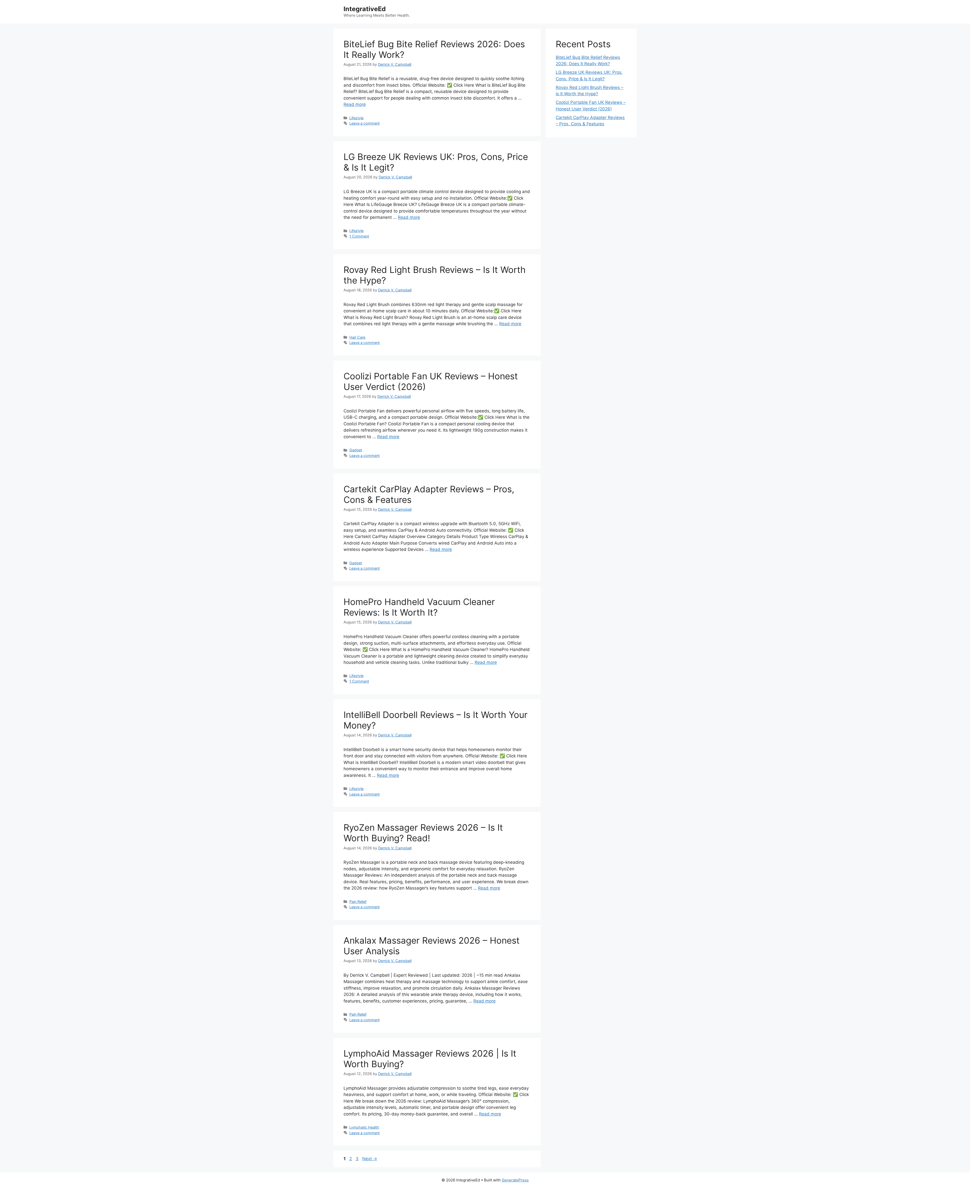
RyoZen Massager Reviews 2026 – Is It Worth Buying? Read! (423, 832)
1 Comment (359, 236)
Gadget (355, 450)
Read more (355, 104)
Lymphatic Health (364, 1127)
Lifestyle (356, 118)
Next (369, 1158)
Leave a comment (364, 123)
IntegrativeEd (365, 9)
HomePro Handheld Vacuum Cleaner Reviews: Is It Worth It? (419, 607)
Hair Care (357, 337)
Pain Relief (358, 901)
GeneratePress (515, 1180)
